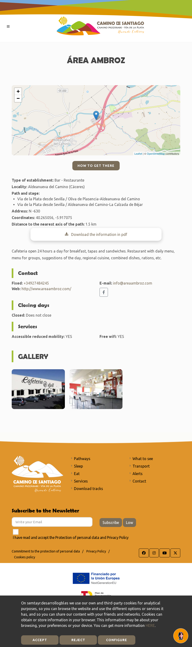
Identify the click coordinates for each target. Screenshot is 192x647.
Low (129, 522)
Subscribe (111, 522)
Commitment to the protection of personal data (46, 551)
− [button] (18, 98)
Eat (77, 474)
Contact (139, 481)
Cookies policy (24, 557)
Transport (141, 466)
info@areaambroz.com (132, 283)
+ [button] (18, 91)
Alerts (138, 474)
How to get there (96, 166)
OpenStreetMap (156, 153)
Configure (116, 640)
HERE (150, 625)
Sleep (78, 466)
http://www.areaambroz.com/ (46, 289)
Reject (78, 640)
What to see (143, 459)
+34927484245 (36, 283)
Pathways (82, 459)
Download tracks (88, 488)
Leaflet (138, 153)
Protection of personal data (77, 537)
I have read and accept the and (71, 537)
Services (81, 481)
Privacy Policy (118, 537)
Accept (40, 640)
